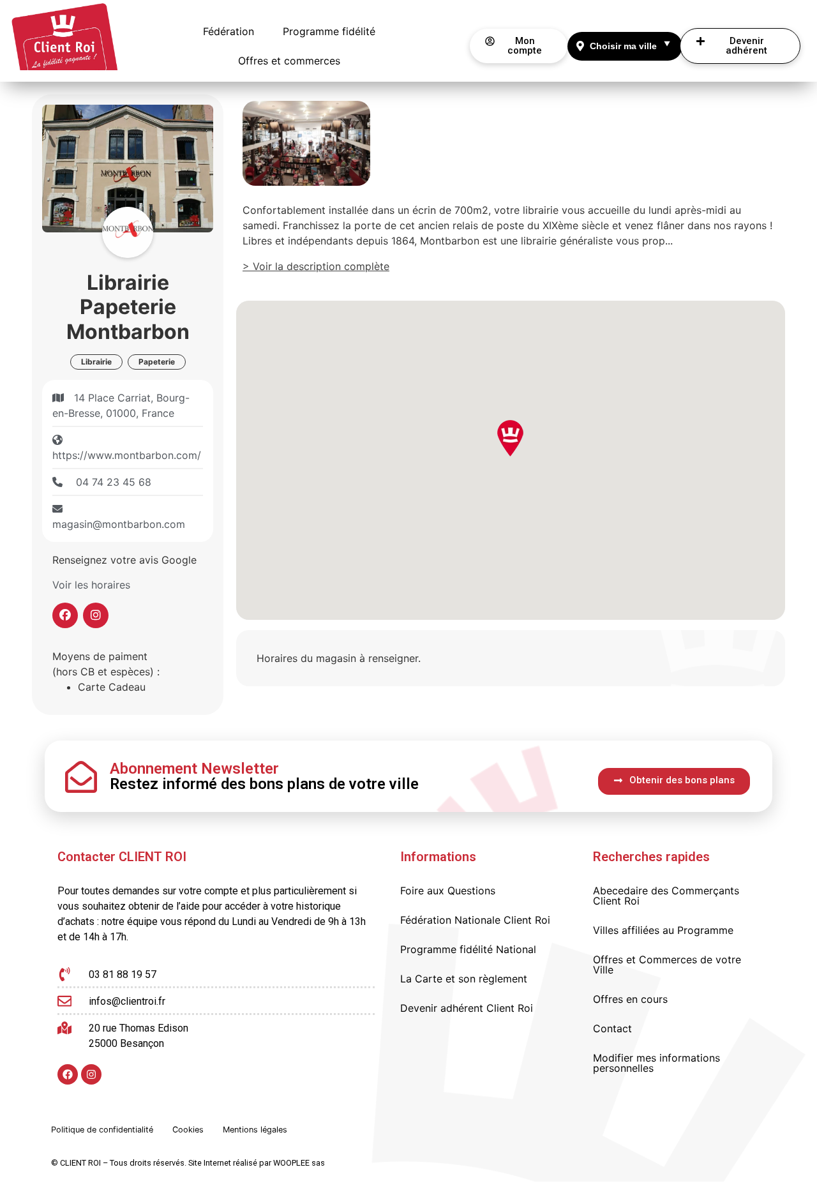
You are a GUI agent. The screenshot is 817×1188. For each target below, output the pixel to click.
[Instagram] (91, 1074)
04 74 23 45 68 (112, 482)
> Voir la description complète (316, 266)
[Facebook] (67, 1074)
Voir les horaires (91, 584)
